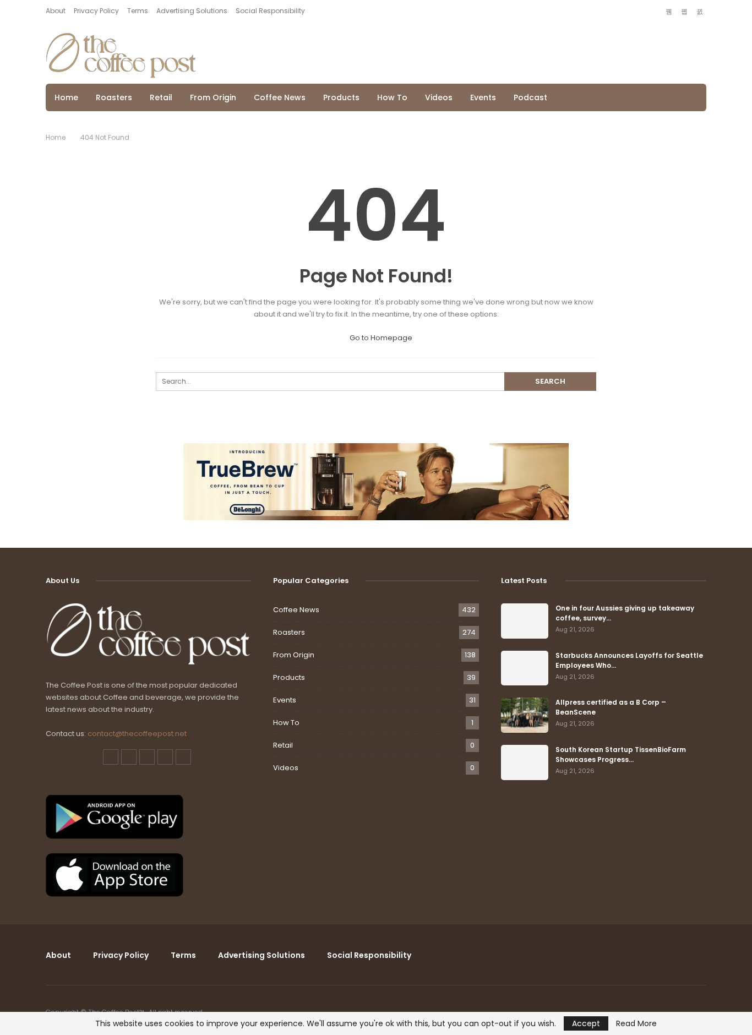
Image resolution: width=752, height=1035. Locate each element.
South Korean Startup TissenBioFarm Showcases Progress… (620, 754)
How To (392, 97)
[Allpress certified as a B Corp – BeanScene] (524, 715)
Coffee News (280, 97)
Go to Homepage (380, 338)
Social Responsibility (270, 10)
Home (66, 97)
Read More (636, 1023)
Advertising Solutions (191, 10)
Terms (137, 10)
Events (483, 97)
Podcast (530, 97)
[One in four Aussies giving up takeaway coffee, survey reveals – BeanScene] (524, 621)
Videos (439, 97)
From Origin (213, 97)
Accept (586, 1023)
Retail (161, 97)
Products (341, 97)
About (56, 10)
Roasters (114, 97)
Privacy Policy (96, 10)
